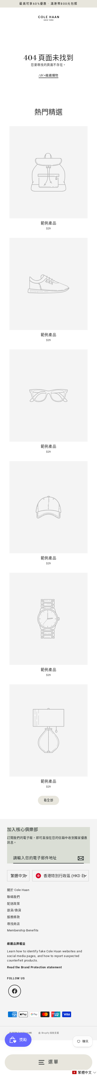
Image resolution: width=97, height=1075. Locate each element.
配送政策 (13, 903)
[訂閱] (80, 858)
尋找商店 (13, 924)
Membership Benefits (23, 930)
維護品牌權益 (16, 944)
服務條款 (13, 917)
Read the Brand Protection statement (34, 967)
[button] (84, 1072)
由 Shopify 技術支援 (48, 1033)
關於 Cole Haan (18, 890)
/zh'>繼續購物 (48, 75)
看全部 (48, 800)
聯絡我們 (13, 896)
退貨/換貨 (14, 910)
